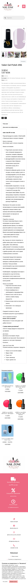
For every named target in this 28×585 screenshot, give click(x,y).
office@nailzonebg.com (14, 541)
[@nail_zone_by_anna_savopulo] (14, 532)
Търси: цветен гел (11, 359)
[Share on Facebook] (2, 118)
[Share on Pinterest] (5, 118)
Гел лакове (12, 78)
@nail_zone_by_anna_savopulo (14, 534)
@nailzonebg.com (14, 528)
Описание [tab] (5, 124)
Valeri (8, 78)
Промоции (17, 78)
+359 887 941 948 (14, 547)
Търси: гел (8, 355)
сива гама (23, 78)
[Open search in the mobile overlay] (14, 18)
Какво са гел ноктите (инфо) (14, 350)
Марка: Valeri (9, 353)
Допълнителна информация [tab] (10, 127)
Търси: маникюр (10, 357)
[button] (23, 6)
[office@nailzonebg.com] (14, 539)
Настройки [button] (5, 581)
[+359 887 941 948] (14, 545)
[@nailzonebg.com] (14, 526)
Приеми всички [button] (13, 581)
